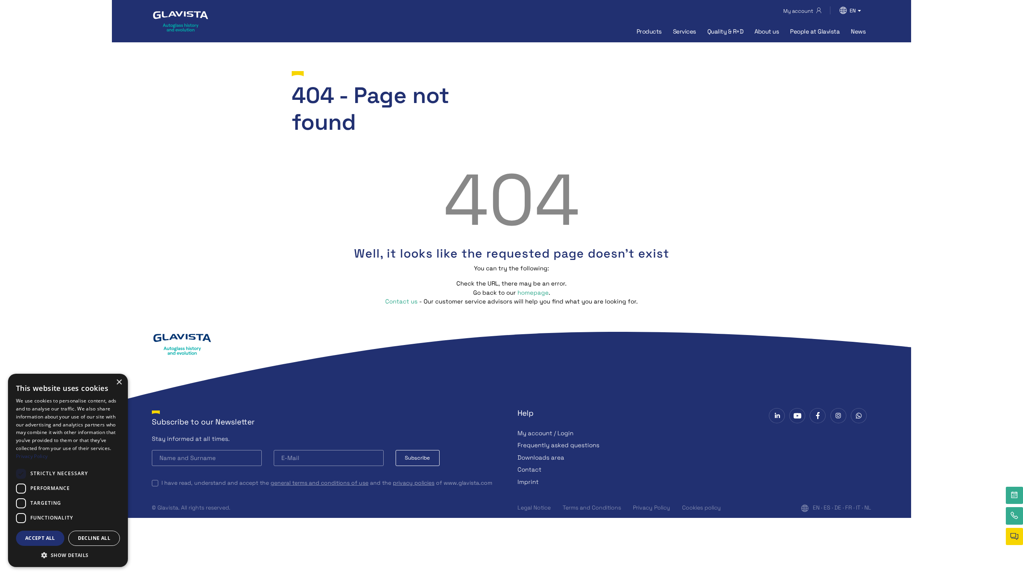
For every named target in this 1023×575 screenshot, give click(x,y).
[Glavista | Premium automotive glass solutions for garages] (180, 21)
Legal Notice (534, 507)
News (858, 31)
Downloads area (540, 457)
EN (816, 507)
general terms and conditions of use (319, 482)
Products (649, 31)
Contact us (401, 301)
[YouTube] (797, 415)
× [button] (119, 382)
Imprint (528, 482)
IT (858, 507)
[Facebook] (818, 415)
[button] (68, 555)
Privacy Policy (651, 507)
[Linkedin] (777, 415)
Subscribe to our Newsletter (203, 422)
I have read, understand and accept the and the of (326, 482)
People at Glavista (815, 31)
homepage (533, 292)
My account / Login (545, 433)
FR (848, 507)
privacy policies (413, 482)
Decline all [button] (94, 538)
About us (766, 31)
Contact (529, 469)
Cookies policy (701, 507)
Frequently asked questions (558, 445)
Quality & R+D (725, 31)
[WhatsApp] (859, 415)
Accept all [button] (40, 538)
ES (827, 507)
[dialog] (68, 470)
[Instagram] (838, 415)
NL (867, 507)
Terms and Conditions (592, 507)
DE (837, 507)
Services (684, 31)
